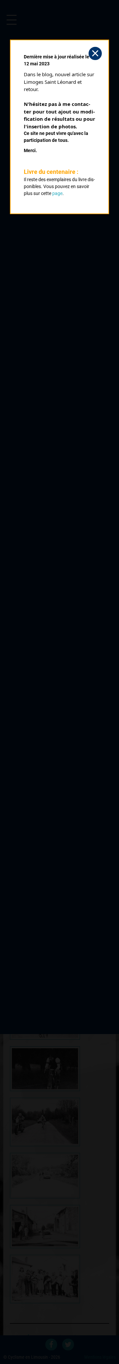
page (57, 193)
